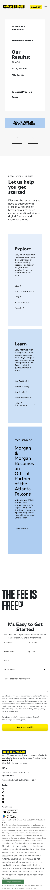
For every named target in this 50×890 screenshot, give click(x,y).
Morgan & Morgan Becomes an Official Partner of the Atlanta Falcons (24, 471)
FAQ (17, 297)
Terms (35, 717)
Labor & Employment (21, 404)
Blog (17, 286)
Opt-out (18, 779)
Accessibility (8, 779)
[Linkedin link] (3, 801)
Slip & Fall (20, 392)
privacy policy (20, 720)
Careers (15, 772)
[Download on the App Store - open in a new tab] (10, 811)
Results (18, 308)
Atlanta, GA (18, 75)
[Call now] (36, 7)
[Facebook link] (3, 792)
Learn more (20, 529)
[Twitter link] (3, 789)
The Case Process (23, 291)
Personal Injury (22, 387)
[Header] (14, 6)
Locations (6, 772)
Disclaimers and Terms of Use (24, 888)
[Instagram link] (3, 798)
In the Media (21, 302)
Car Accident (21, 381)
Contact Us (24, 772)
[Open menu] (46, 7)
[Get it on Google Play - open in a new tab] (10, 816)
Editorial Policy (29, 779)
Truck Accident (22, 398)
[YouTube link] (3, 795)
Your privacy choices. (13, 882)
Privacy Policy (7, 888)
